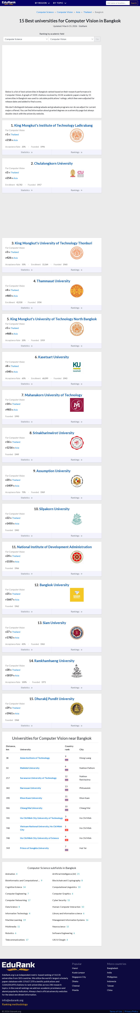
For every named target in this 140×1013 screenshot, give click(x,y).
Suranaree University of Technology (38, 778)
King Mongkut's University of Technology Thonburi (51, 243)
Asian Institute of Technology (35, 758)
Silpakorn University (52, 509)
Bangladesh (112, 968)
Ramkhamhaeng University (52, 661)
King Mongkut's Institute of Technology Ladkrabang (52, 125)
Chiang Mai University (31, 808)
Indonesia (111, 981)
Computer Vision (65, 12)
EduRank (83, 26)
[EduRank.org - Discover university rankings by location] (9, 2)
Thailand (87, 12)
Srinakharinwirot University (52, 433)
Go (97, 39)
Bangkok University (51, 585)
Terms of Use (116, 1011)
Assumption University (52, 471)
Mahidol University (30, 768)
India (109, 972)
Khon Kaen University (31, 798)
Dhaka (75, 981)
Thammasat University (51, 281)
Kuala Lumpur (78, 972)
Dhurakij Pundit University (51, 699)
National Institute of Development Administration (52, 547)
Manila (75, 990)
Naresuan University (30, 788)
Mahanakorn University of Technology (51, 395)
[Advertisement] (26, 68)
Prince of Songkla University (34, 848)
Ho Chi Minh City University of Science (39, 838)
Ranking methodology (15, 1004)
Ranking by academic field (52, 33)
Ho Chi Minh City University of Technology (41, 818)
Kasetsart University (52, 357)
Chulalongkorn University (52, 163)
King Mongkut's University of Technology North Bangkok (52, 319)
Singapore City (79, 977)
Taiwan (110, 985)
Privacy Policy (131, 1011)
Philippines (112, 977)
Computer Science (45, 12)
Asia (78, 12)
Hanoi (75, 968)
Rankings (75, 152)
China (109, 990)
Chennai (76, 985)
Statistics (25, 152)
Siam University (52, 623)
